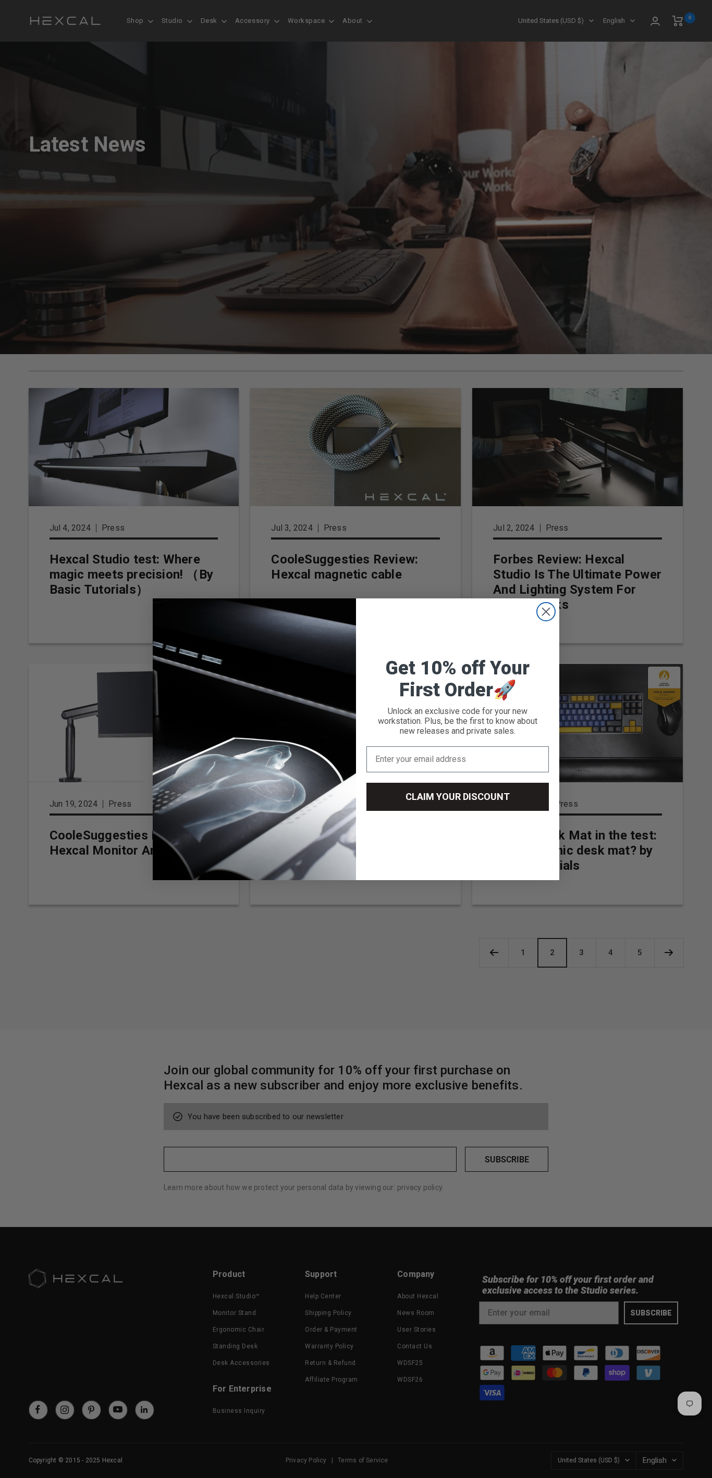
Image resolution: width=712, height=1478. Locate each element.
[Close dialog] (546, 612)
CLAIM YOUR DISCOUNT (458, 796)
